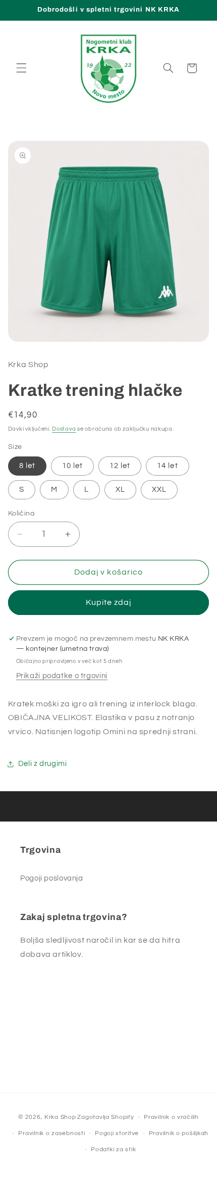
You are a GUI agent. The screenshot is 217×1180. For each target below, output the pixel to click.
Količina (21, 513)
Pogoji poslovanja (51, 878)
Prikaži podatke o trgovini (61, 676)
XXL (159, 489)
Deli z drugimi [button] (42, 763)
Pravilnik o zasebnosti (51, 1133)
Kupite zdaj (109, 602)
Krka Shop (60, 1117)
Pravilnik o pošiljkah (178, 1133)
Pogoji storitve (117, 1133)
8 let (27, 466)
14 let (167, 466)
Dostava (64, 429)
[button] (21, 68)
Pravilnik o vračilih (171, 1117)
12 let (120, 466)
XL (120, 489)
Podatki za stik (113, 1149)
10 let (72, 466)
